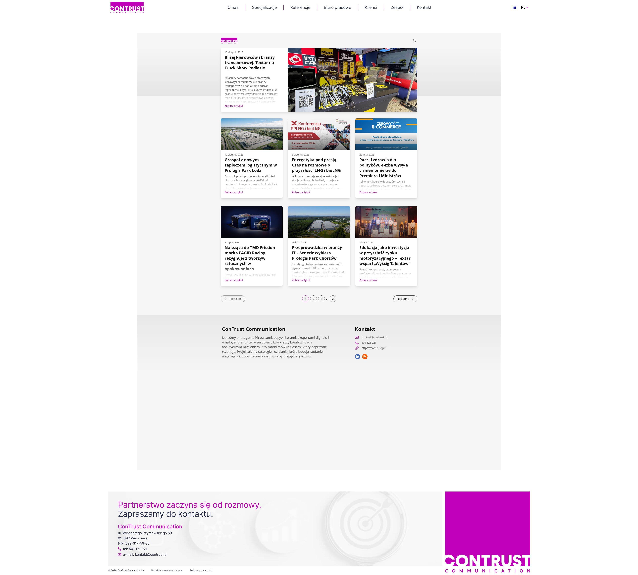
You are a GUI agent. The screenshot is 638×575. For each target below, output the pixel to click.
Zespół (397, 7)
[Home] (127, 7)
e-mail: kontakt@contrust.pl (145, 554)
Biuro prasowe (337, 7)
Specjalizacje (264, 7)
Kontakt (424, 7)
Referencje (300, 7)
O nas (233, 7)
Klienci (371, 7)
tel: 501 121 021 (135, 549)
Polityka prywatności (201, 570)
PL (523, 7)
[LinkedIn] (514, 7)
